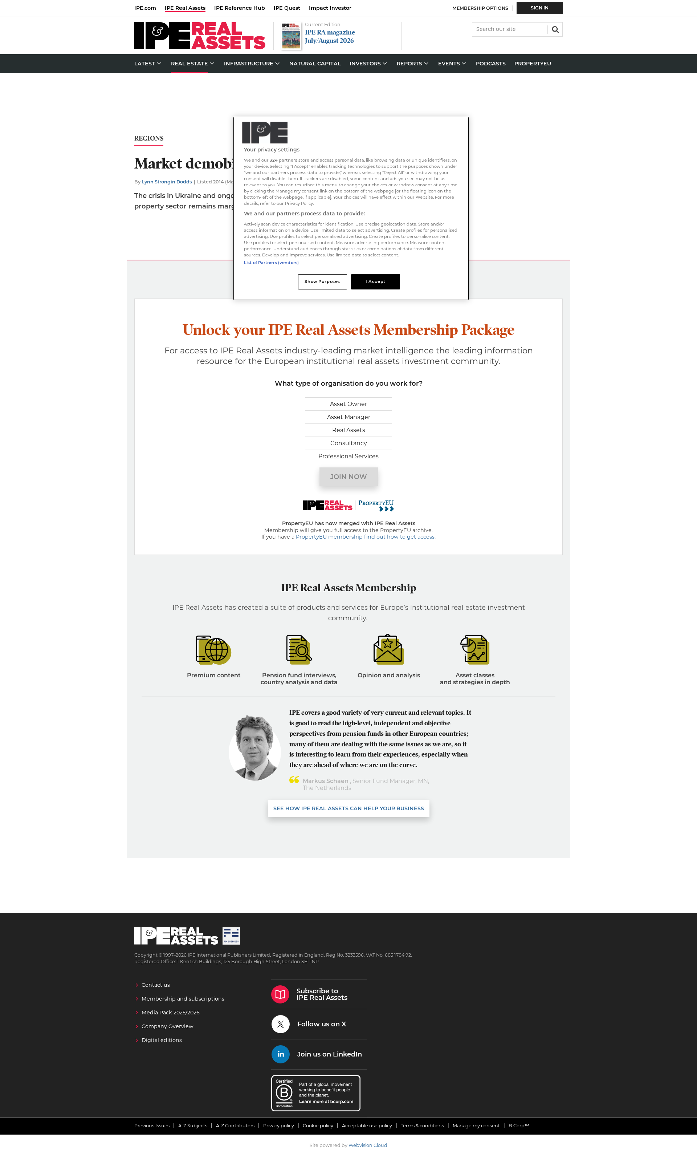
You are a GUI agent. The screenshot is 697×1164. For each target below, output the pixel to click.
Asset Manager (348, 417)
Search (554, 28)
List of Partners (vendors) (271, 262)
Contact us (156, 985)
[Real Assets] (199, 47)
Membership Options (480, 8)
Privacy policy (278, 1125)
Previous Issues (152, 1125)
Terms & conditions (422, 1125)
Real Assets (348, 430)
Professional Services (348, 456)
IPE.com (145, 8)
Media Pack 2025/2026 (171, 1012)
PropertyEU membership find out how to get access (365, 537)
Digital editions (162, 1040)
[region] (351, 209)
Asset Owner (348, 404)
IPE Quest (287, 8)
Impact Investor (330, 8)
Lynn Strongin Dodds (167, 181)
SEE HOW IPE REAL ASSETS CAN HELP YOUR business (348, 808)
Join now (348, 477)
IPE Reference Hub (239, 8)
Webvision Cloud (367, 1145)
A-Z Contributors (235, 1125)
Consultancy (348, 443)
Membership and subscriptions (183, 998)
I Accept (376, 281)
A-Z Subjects (192, 1125)
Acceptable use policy (367, 1125)
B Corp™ (519, 1125)
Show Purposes (322, 281)
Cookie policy (318, 1125)
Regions (148, 138)
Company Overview (167, 1026)
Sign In (540, 8)
